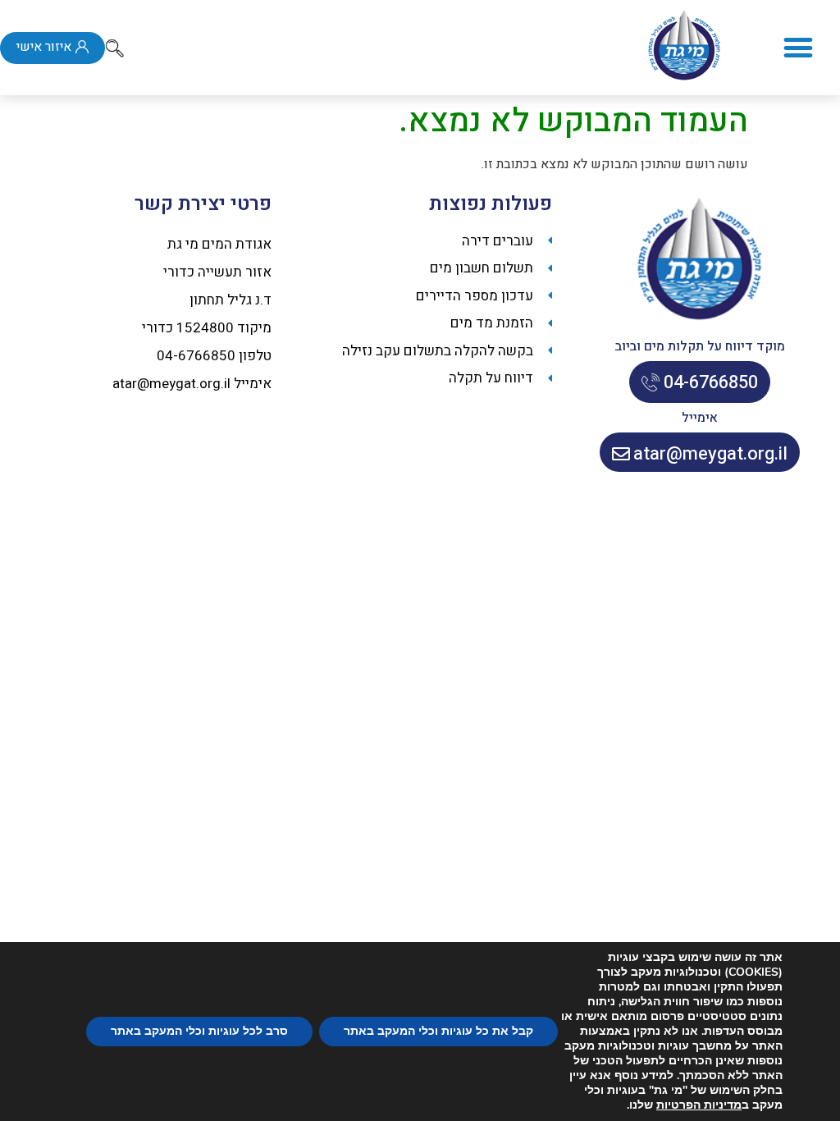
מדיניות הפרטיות (699, 1105)
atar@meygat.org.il (171, 383)
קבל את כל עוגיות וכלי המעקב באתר (438, 1031)
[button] (797, 48)
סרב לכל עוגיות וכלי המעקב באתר (199, 1031)
